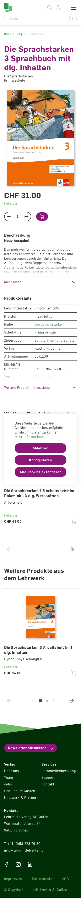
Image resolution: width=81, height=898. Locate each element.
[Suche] (71, 18)
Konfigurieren (40, 460)
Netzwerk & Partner (20, 797)
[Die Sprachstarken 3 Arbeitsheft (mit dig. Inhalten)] (40, 617)
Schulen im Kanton (19, 791)
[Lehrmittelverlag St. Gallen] (8, 7)
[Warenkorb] (63, 7)
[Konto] (58, 7)
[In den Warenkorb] (42, 216)
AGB (65, 879)
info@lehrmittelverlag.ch (24, 850)
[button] (40, 282)
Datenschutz (42, 879)
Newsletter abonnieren (27, 748)
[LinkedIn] (29, 864)
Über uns (11, 771)
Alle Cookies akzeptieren (40, 472)
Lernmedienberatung (59, 771)
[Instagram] (18, 864)
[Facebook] (6, 864)
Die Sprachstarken (49, 324)
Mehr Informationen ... (32, 437)
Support (48, 777)
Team (8, 777)
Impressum (13, 879)
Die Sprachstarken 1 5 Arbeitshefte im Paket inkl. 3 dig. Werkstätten (39, 493)
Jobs (8, 784)
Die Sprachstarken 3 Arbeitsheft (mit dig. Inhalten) (38, 650)
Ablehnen (40, 448)
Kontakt (48, 784)
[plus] (26, 216)
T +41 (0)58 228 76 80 (22, 844)
